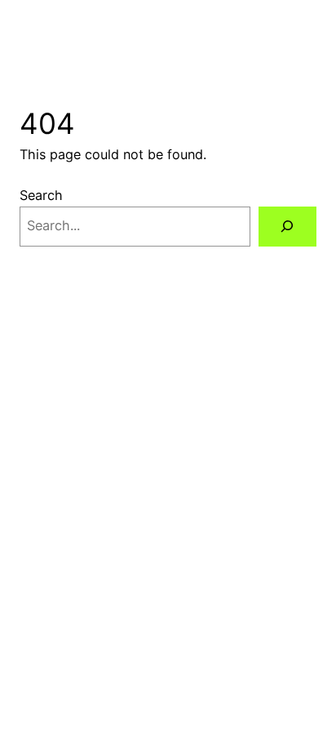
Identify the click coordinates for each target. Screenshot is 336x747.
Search (41, 195)
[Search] (287, 227)
